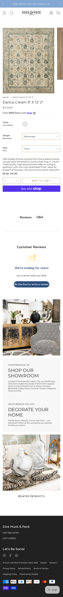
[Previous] (3, 4)
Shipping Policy (10, 574)
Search (43, 563)
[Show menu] (4, 13)
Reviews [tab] (26, 217)
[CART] (58, 13)
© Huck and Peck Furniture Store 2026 (20, 563)
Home (6, 97)
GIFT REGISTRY (11, 532)
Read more (10, 173)
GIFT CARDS (9, 538)
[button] (12, 13)
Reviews (53, 563)
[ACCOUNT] (51, 13)
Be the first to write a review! (31, 284)
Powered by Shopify (29, 574)
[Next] (59, 4)
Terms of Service (41, 568)
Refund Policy (24, 568)
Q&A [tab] (39, 217)
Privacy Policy (9, 568)
